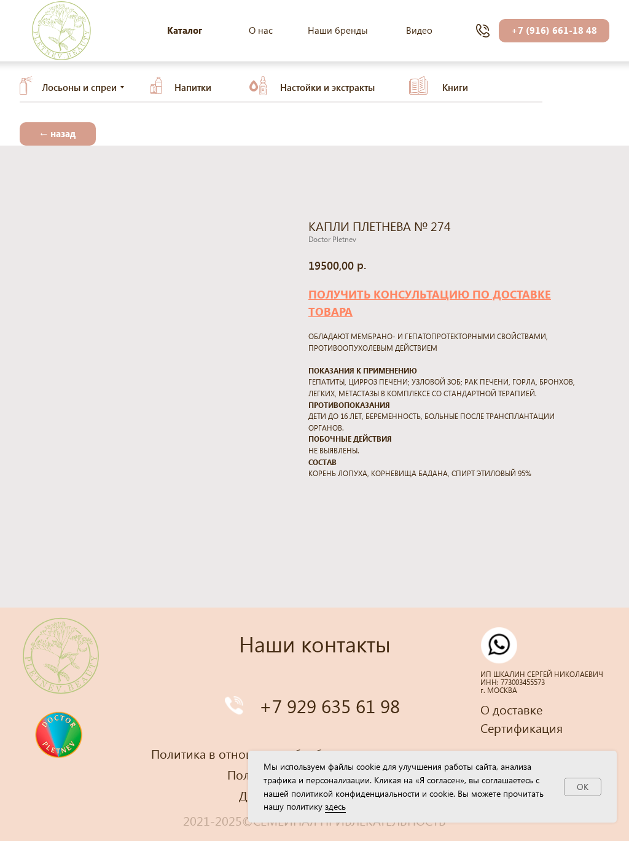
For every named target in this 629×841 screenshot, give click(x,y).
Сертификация (521, 727)
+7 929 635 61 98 (329, 705)
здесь (335, 806)
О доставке (511, 709)
